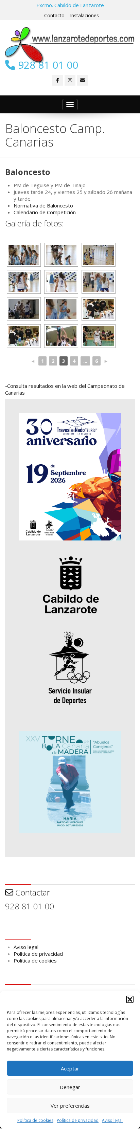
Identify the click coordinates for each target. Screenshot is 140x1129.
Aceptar (70, 1068)
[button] (129, 999)
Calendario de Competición (45, 212)
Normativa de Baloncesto (43, 205)
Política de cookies (35, 1120)
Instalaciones (84, 15)
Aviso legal (112, 1120)
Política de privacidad (78, 1120)
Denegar (70, 1087)
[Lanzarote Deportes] (70, 45)
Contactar (31, 892)
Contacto (54, 15)
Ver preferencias (70, 1105)
